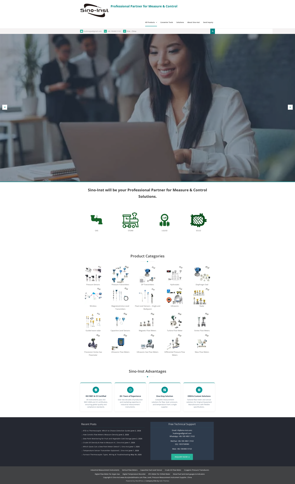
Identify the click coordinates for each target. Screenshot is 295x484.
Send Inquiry (208, 22)
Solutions (180, 22)
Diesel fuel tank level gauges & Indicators (189, 474)
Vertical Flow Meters (130, 470)
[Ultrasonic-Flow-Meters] (120, 341)
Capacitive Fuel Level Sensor (151, 470)
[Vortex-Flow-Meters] (202, 320)
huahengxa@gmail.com (93, 31)
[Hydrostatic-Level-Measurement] (174, 274)
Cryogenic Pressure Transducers (196, 470)
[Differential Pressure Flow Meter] (174, 341)
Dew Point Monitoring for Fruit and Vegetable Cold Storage (107, 438)
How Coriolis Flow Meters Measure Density (100, 434)
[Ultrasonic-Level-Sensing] (174, 295)
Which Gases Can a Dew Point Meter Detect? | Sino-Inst (106, 446)
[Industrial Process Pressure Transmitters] (120, 274)
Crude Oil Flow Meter (173, 470)
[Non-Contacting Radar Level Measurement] (202, 295)
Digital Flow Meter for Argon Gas (107, 474)
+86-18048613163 (114, 31)
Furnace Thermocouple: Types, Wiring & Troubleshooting (106, 454)
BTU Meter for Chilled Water (159, 474)
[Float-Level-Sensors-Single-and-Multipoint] (147, 295)
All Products (150, 22)
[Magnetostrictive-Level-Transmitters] (120, 295)
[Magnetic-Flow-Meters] (147, 320)
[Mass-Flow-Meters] (202, 341)
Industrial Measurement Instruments (105, 470)
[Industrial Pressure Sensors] (93, 274)
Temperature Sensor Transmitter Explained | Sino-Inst (105, 450)
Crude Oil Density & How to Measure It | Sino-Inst (103, 442)
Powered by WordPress (135, 481)
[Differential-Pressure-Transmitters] (147, 274)
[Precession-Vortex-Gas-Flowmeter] (93, 341)
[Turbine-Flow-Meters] (174, 320)
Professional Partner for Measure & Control (144, 6)
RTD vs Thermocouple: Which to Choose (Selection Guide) (106, 430)
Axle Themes (164, 481)
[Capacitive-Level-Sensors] (120, 320)
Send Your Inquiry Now (147, 128)
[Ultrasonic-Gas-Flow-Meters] (147, 341)
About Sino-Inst (193, 22)
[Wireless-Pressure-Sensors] (93, 295)
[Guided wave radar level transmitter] (93, 320)
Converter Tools (166, 22)
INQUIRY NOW (181, 457)
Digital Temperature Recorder (134, 474)
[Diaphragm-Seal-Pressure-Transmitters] (202, 274)
